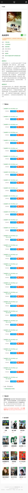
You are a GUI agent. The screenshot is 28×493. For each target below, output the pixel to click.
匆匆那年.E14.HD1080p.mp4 (11, 124)
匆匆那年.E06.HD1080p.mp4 (11, 188)
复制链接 (7, 111)
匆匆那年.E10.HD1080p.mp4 (11, 156)
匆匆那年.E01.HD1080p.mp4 (11, 227)
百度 (17, 489)
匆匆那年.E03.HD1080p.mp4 (11, 211)
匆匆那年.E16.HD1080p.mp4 (11, 108)
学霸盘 (13, 489)
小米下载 (21, 239)
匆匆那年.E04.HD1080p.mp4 (11, 203)
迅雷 (22, 489)
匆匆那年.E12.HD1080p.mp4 (11, 140)
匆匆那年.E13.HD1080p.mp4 (11, 132)
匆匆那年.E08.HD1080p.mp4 (11, 172)
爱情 (8, 46)
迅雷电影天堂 (9, 489)
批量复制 (10, 386)
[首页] (14, 2)
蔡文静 (18, 55)
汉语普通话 (7, 44)
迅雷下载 (14, 111)
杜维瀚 (15, 55)
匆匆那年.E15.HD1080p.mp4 (11, 116)
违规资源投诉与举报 (9, 388)
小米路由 (21, 111)
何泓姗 (9, 55)
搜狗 (19, 489)
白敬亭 (12, 55)
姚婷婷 (6, 53)
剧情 (6, 46)
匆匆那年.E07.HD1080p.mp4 (11, 180)
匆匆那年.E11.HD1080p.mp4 (11, 148)
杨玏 (6, 55)
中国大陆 (7, 42)
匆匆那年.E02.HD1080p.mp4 (11, 219)
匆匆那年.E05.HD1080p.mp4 (11, 196)
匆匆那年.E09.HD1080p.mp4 (11, 164)
